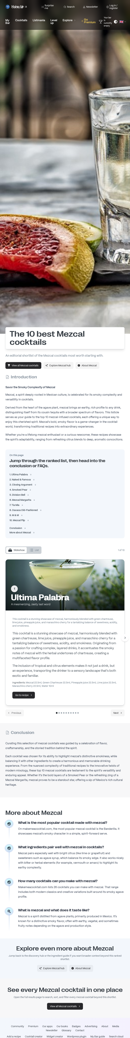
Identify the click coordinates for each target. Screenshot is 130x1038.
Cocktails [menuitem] (21, 20)
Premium (33, 1026)
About (104, 1026)
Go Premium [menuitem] (90, 21)
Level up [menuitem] (53, 21)
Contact (79, 1030)
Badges (76, 1026)
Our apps (47, 1026)
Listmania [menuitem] (39, 20)
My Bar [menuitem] (7, 21)
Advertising (91, 1026)
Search (71, 6)
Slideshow (19, 550)
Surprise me (49, 7)
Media (115, 1026)
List (37, 550)
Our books (62, 1026)
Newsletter (92, 6)
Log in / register (113, 7)
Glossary (66, 1030)
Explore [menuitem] (67, 20)
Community (17, 1026)
